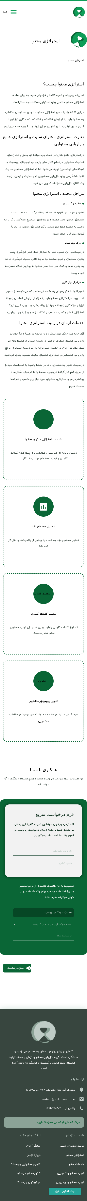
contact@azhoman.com (58, 1099)
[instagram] (16, 1122)
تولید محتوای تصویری (70, 1173)
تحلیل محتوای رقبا (43, 527)
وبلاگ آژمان (33, 1146)
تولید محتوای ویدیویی (70, 1182)
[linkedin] (10, 1122)
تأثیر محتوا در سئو (28, 1173)
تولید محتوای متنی (72, 1146)
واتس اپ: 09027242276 (61, 1108)
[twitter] (22, 1122)
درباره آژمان (33, 1155)
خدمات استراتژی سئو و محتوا (43, 439)
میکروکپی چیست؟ (28, 1182)
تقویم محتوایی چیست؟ (25, 1164)
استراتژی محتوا (75, 1155)
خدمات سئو (76, 1164)
